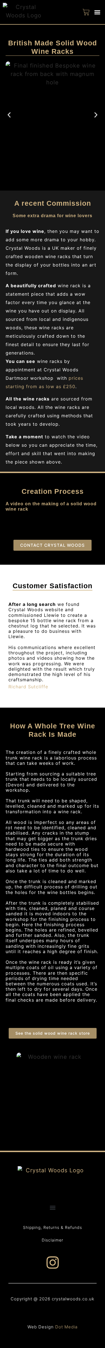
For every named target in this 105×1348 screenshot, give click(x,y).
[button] (97, 12)
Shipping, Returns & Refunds (52, 1227)
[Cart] (86, 12)
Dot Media (66, 1327)
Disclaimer (52, 1240)
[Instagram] (53, 1263)
